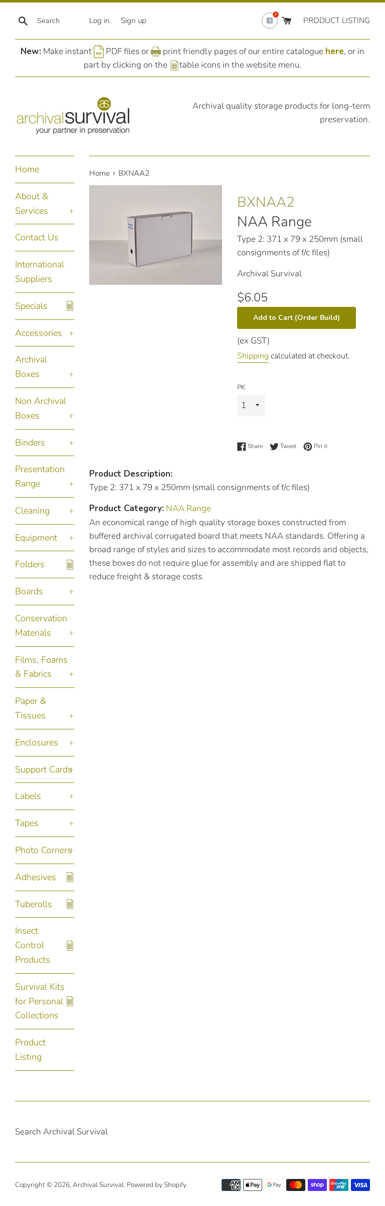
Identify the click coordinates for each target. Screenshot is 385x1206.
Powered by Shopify (156, 1184)
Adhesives (35, 877)
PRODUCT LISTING (336, 21)
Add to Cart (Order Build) (296, 317)
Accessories (38, 333)
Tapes (27, 823)
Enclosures (36, 742)
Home (27, 169)
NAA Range (274, 221)
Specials (31, 306)
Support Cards (43, 769)
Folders (30, 564)
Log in (99, 21)
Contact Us (37, 237)
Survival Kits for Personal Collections (40, 1001)
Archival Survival (98, 1184)
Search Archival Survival (61, 1131)
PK (241, 387)
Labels (28, 796)
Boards (29, 591)
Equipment (36, 538)
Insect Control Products (32, 945)
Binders (30, 443)
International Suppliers (39, 271)
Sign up (133, 21)
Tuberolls (33, 904)
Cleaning (32, 511)
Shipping (253, 355)
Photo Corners (43, 850)
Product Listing (30, 1049)
